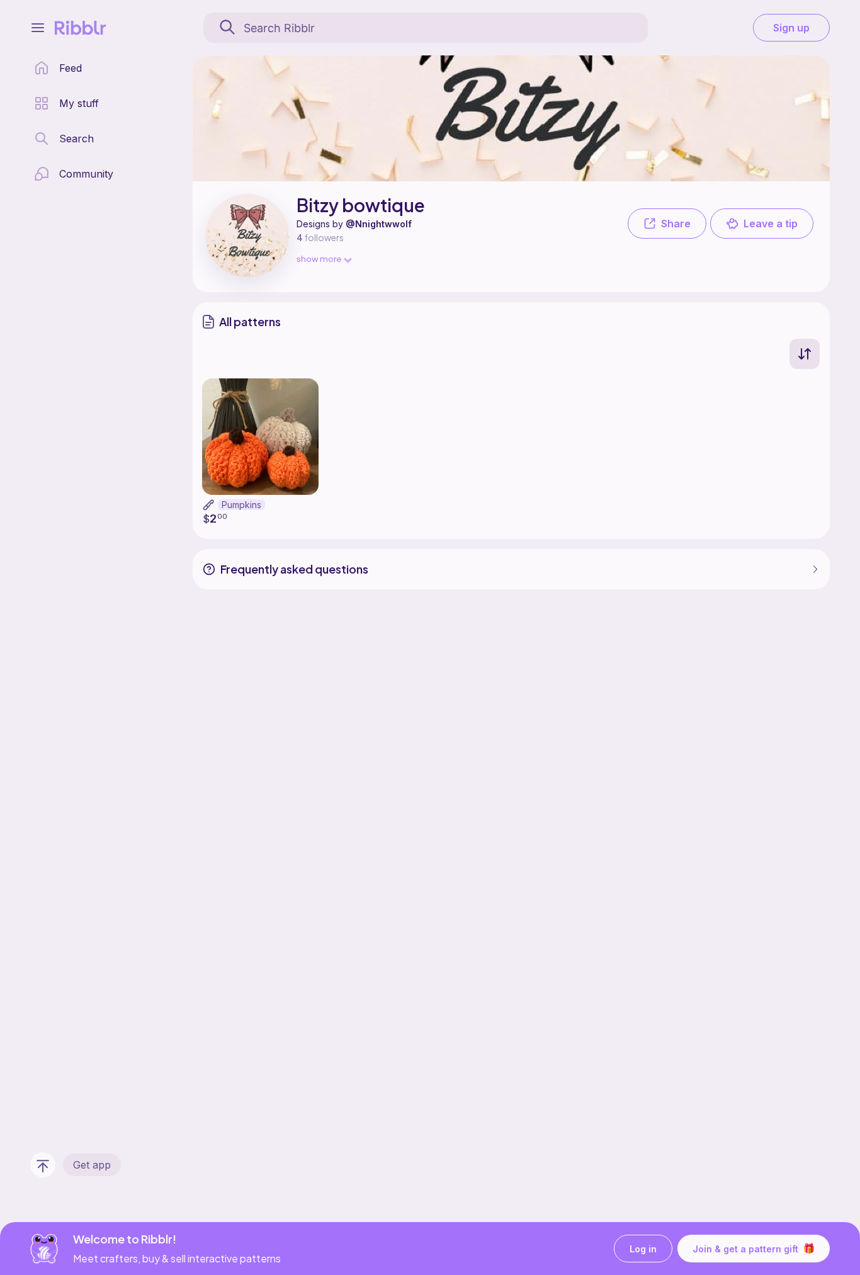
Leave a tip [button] (771, 223)
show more (319, 258)
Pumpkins (241, 504)
